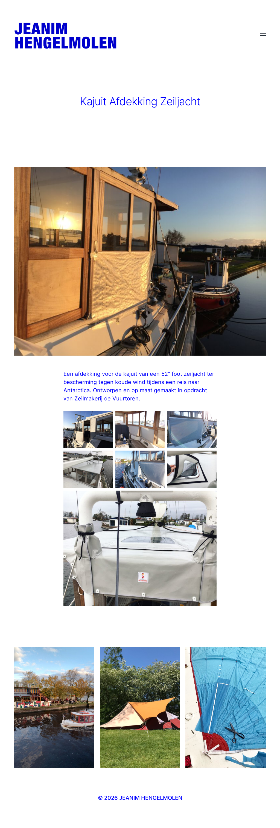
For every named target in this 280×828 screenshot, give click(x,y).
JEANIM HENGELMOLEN (150, 798)
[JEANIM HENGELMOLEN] (129, 35)
